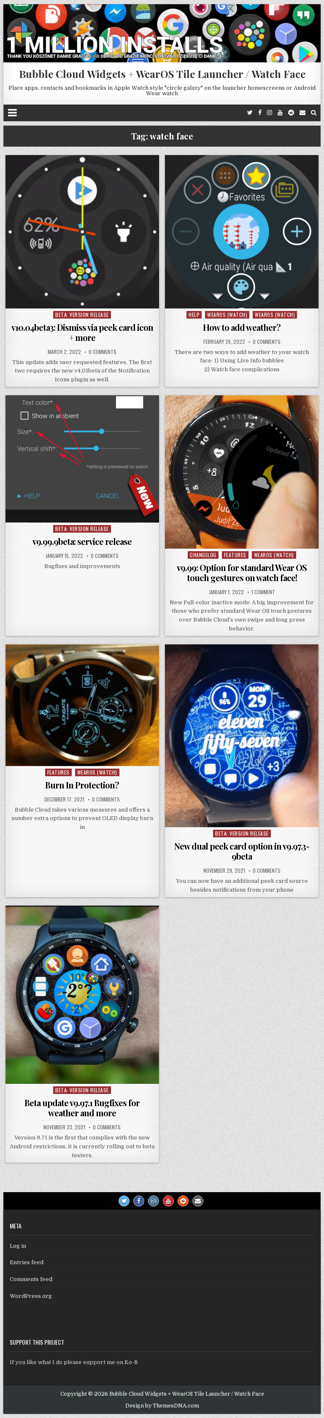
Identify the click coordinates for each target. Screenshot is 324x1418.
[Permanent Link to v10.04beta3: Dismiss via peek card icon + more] (82, 231)
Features (235, 554)
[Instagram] (269, 113)
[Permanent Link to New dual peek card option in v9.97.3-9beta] (242, 735)
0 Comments (102, 351)
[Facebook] (260, 113)
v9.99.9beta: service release (82, 541)
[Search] (313, 113)
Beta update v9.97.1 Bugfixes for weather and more (82, 1107)
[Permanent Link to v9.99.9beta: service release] (82, 459)
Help (194, 314)
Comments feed (31, 1279)
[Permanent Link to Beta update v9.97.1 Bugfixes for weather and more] (82, 995)
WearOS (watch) (227, 314)
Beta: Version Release (82, 314)
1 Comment (263, 592)
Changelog (203, 554)
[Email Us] (302, 113)
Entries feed (26, 1262)
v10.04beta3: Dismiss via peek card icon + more (82, 332)
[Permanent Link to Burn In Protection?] (82, 705)
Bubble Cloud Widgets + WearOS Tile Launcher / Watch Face (162, 73)
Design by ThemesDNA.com (162, 1406)
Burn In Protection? (82, 785)
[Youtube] (280, 113)
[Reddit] (291, 113)
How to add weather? (242, 327)
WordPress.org (31, 1296)
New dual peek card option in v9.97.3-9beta (241, 851)
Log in (18, 1246)
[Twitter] (250, 113)
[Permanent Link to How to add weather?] (242, 231)
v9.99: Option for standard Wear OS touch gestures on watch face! (242, 572)
